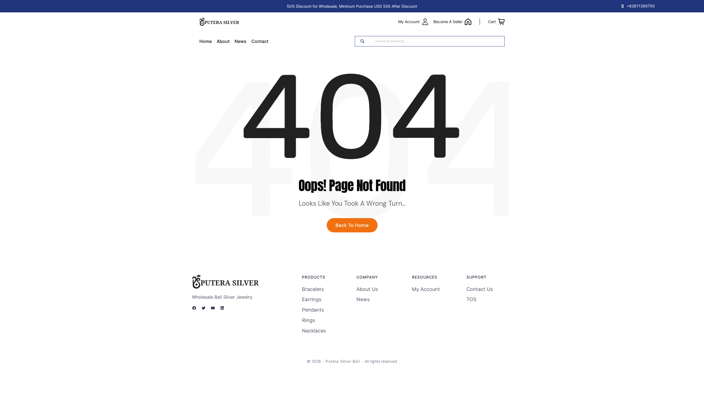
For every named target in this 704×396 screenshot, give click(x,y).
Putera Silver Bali (343, 361)
